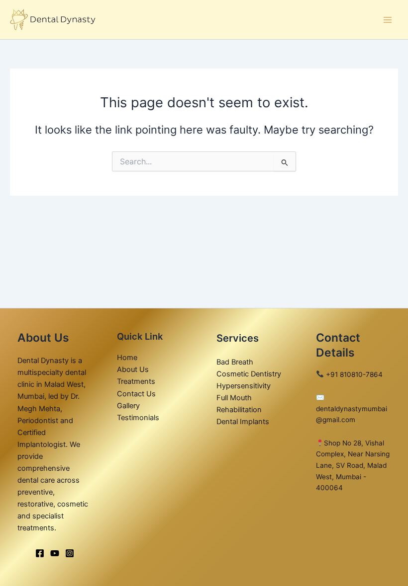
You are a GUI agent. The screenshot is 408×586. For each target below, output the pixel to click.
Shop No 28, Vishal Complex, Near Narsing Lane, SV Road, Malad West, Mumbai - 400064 (353, 465)
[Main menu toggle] (387, 19)
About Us (133, 369)
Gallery (128, 405)
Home (127, 357)
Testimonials (138, 417)
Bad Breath (234, 362)
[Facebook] (39, 553)
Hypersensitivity (243, 385)
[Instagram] (69, 553)
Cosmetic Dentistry (248, 373)
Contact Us (136, 393)
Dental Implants (242, 421)
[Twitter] (54, 553)
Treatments (136, 381)
